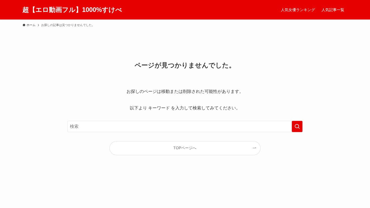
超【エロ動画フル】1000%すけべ (72, 9)
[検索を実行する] (297, 126)
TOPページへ (184, 148)
